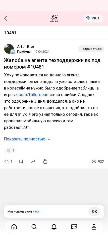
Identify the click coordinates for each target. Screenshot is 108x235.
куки (36, 211)
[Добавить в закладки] (21, 161)
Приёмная (24, 51)
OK (94, 211)
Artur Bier (25, 46)
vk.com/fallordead (31, 94)
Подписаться (90, 49)
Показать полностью (24, 138)
